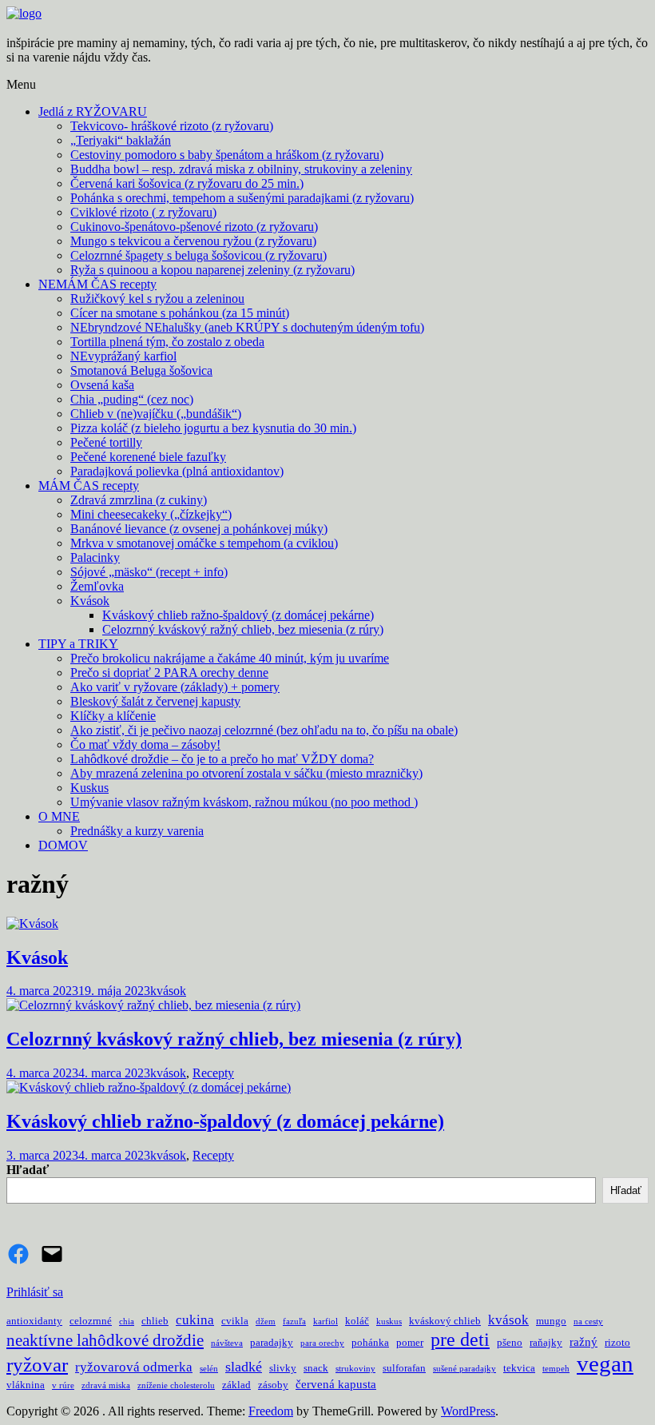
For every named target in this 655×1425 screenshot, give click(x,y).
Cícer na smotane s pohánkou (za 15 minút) (179, 313)
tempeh (556, 1368)
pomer (409, 1342)
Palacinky (95, 557)
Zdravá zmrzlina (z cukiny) (138, 500)
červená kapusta (336, 1384)
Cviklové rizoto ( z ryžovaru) (143, 212)
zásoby (273, 1385)
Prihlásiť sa (34, 1292)
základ (236, 1385)
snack (316, 1368)
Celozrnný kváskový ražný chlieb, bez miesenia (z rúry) (242, 629)
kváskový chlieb (445, 1321)
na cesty (588, 1321)
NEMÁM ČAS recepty (97, 284)
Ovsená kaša (102, 385)
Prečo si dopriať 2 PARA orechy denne (169, 672)
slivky (282, 1368)
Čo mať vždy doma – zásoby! (145, 744)
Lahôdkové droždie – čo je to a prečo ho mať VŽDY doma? (222, 759)
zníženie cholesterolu (176, 1385)
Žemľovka (97, 586)
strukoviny (355, 1368)
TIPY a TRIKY (78, 644)
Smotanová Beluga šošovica (141, 370)
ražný (583, 1341)
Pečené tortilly (106, 442)
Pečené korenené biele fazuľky (148, 457)
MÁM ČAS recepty (88, 485)
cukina (195, 1319)
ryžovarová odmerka (134, 1367)
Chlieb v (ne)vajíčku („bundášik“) (155, 413)
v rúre (63, 1385)
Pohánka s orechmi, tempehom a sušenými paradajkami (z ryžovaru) (242, 198)
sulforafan (404, 1368)
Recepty (213, 1073)
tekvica (519, 1368)
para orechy (322, 1343)
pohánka (370, 1342)
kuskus (389, 1321)
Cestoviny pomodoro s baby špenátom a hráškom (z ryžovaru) (226, 154)
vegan (605, 1363)
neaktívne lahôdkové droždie (105, 1340)
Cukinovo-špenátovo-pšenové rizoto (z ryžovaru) (194, 226)
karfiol (325, 1321)
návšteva (227, 1343)
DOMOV (63, 845)
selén (209, 1368)
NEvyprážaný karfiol (123, 356)
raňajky (546, 1342)
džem (266, 1321)
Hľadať (27, 1169)
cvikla (234, 1321)
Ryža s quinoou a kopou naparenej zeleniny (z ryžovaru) (212, 270)
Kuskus (89, 787)
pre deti (460, 1339)
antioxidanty (34, 1321)
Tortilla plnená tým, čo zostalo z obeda (167, 341)
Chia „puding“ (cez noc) (131, 399)
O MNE (59, 816)
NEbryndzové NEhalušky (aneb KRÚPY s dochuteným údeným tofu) (247, 327)
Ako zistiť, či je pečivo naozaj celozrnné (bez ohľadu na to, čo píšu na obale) (264, 730)
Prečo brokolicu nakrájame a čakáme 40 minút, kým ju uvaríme (229, 658)
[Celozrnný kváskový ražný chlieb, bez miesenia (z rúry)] (153, 1005)
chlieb (155, 1321)
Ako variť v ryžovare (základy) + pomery (175, 687)
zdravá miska (105, 1385)
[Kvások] (32, 923)
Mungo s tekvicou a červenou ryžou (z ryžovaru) (193, 241)
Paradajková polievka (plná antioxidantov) (177, 471)
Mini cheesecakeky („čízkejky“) (151, 514)
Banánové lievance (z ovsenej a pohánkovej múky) (199, 528)
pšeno (509, 1342)
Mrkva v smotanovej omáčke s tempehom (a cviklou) (204, 543)
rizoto (617, 1342)
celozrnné (90, 1321)
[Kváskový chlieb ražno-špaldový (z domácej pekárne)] (148, 1087)
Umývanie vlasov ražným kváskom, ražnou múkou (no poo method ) (244, 802)
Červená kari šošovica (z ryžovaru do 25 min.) (187, 183)
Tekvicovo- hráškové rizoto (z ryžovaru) (171, 126)
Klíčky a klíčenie (113, 715)
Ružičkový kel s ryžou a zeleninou (157, 298)
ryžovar (37, 1364)
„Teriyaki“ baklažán (120, 140)
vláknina (25, 1385)
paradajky (271, 1342)
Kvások (89, 600)
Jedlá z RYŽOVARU (92, 111)
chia (126, 1321)
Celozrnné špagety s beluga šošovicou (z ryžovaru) (198, 255)
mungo (551, 1321)
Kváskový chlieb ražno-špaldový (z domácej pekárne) (238, 615)
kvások (168, 990)
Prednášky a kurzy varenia (137, 831)
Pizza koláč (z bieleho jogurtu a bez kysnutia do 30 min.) (213, 428)
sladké (243, 1367)
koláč (357, 1321)
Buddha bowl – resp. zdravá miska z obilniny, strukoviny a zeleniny (241, 169)
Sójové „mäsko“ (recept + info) (149, 572)
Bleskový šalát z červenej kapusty (155, 701)
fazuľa (294, 1321)
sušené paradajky (464, 1368)
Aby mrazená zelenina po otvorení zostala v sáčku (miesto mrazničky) (246, 773)
